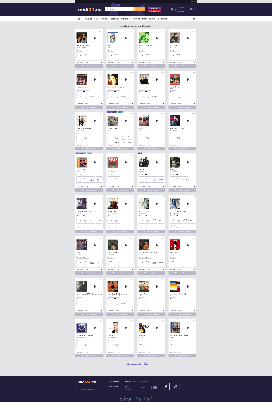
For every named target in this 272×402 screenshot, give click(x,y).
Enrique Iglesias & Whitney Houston (118, 296)
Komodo (141, 171)
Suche (141, 9)
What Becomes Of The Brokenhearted (89, 294)
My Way (172, 170)
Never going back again (84, 128)
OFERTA (144, 19)
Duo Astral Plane (81, 47)
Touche (172, 337)
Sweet (78, 89)
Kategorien (115, 19)
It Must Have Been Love (84, 211)
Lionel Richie (80, 254)
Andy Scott (173, 47)
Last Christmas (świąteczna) (148, 252)
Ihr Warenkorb (179, 11)
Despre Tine (143, 294)
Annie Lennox (111, 89)
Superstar (142, 335)
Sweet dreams (143, 87)
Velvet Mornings (113, 211)
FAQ (126, 386)
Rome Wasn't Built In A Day (179, 294)
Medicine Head (112, 171)
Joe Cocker (79, 296)
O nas (96, 19)
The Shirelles (80, 171)
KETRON (120, 112)
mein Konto (164, 19)
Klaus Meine (173, 130)
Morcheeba (173, 296)
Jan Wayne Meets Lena (83, 337)
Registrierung (154, 11)
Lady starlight (174, 45)
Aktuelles (88, 19)
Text (80, 50)
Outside (110, 335)
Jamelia (141, 337)
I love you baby (112, 128)
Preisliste (136, 19)
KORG (115, 112)
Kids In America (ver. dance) (179, 335)
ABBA (171, 89)
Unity (109, 130)
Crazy (109, 45)
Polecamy (128, 389)
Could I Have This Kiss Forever (118, 294)
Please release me (82, 45)
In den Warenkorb (90, 66)
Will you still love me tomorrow (86, 170)
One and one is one (114, 170)
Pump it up (173, 252)
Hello (78, 252)
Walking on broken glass (116, 87)
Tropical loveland (175, 87)
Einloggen (154, 8)
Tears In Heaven (144, 211)
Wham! (141, 254)
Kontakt (152, 19)
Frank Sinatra (173, 171)
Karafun (161, 179)
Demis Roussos (112, 213)
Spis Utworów (129, 387)
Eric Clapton (142, 213)
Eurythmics (142, 89)
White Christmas (113, 252)
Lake (140, 47)
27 (146, 363)
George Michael (112, 337)
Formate (104, 19)
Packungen (125, 19)
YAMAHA (110, 112)
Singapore (142, 128)
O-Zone (141, 296)
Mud (109, 47)
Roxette (78, 213)
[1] (191, 9)
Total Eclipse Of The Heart (85, 335)
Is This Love (143, 170)
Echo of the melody (145, 45)
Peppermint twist (82, 87)
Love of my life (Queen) (177, 128)
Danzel (172, 254)
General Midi (86, 55)
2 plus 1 (141, 130)
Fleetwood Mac (81, 130)
